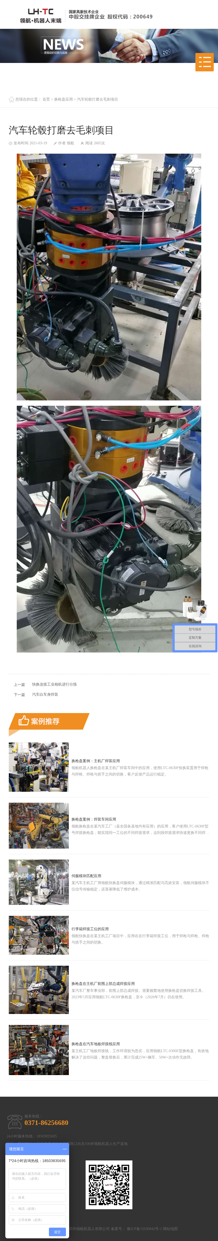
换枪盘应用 (63, 99)
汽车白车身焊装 (45, 695)
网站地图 (170, 1229)
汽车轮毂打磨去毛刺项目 (97, 99)
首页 (46, 99)
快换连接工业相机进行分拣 (54, 684)
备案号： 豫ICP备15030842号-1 (136, 1229)
